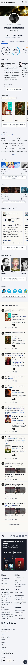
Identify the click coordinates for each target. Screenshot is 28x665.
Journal (12, 42)
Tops (3, 184)
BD (2, 607)
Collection (20, 42)
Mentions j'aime (7, 255)
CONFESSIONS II (19, 613)
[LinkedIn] (23, 536)
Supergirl (10, 378)
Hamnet (17, 117)
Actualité (3, 586)
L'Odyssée (10, 387)
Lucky (16, 582)
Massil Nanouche (17, 24)
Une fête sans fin (6, 612)
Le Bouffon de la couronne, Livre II (19, 598)
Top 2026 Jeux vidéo (7, 592)
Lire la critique (7, 240)
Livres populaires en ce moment (20, 602)
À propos (4, 626)
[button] (26, 2)
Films (3, 575)
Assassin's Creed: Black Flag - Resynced (6, 598)
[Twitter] (11, 536)
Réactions (5, 59)
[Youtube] (26, 536)
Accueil (4, 42)
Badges (3, 286)
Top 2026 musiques (20, 610)
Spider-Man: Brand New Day (15, 355)
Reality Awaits (18, 615)
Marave (7, 486)
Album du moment (20, 618)
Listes (3, 159)
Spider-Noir (18, 580)
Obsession (4, 581)
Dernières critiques (8, 208)
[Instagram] (17, 536)
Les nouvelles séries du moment (20, 585)
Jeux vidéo (5, 589)
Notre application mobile (8, 629)
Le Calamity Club (19, 595)
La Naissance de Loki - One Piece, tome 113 (7, 615)
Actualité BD (4, 618)
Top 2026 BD (5, 610)
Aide (2, 634)
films (3, 138)
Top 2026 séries (19, 578)
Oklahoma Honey (12, 438)
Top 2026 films (5, 578)
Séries (17, 575)
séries (18, 138)
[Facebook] (14, 536)
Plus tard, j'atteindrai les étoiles (16, 408)
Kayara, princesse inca (11, 465)
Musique (18, 607)
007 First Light (5, 594)
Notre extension (5, 632)
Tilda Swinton (15, 272)
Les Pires (4, 117)
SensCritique (10, 24)
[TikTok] (20, 536)
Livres (17, 589)
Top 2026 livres (19, 592)
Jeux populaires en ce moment (6, 603)
